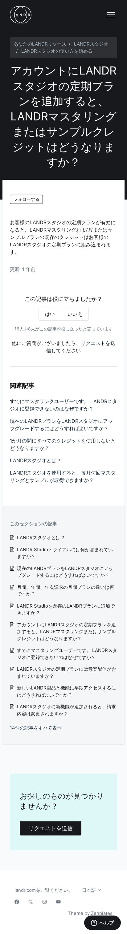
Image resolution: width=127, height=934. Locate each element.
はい (50, 314)
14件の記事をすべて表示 (35, 728)
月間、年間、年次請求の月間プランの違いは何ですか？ (65, 590)
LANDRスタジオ (91, 44)
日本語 (89, 890)
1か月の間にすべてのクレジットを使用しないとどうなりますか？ (63, 444)
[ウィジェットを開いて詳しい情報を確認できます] (102, 923)
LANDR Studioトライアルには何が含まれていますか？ (65, 553)
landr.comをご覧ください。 (43, 890)
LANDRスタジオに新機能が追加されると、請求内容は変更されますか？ (66, 710)
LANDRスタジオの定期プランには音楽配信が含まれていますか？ (66, 672)
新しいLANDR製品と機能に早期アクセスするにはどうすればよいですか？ (66, 691)
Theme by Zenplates (90, 913)
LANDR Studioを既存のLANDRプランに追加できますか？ (66, 609)
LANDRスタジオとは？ (35, 460)
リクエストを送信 (50, 828)
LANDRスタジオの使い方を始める (56, 51)
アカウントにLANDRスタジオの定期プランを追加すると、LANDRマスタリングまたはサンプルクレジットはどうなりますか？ (66, 631)
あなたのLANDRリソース (40, 44)
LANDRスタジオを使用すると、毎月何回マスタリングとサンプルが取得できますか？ (63, 476)
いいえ (75, 314)
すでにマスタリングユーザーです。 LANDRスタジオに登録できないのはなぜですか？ (63, 405)
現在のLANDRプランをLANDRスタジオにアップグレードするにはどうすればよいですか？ (61, 424)
